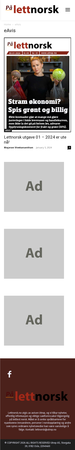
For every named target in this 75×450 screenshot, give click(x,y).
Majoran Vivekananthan (18, 147)
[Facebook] (9, 374)
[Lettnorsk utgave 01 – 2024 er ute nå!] (37, 85)
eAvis (8, 130)
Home (7, 24)
